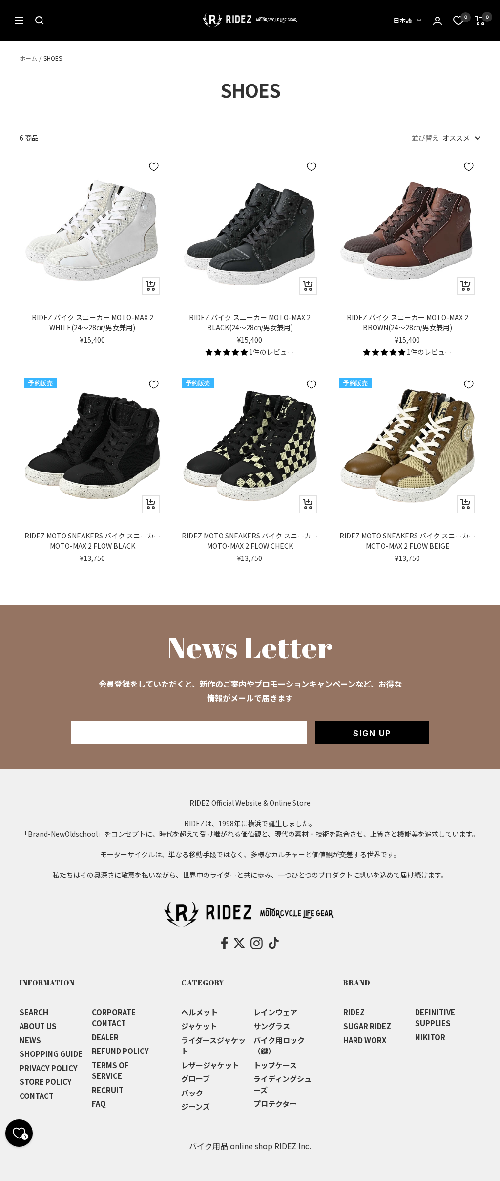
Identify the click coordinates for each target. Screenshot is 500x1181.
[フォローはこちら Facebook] (225, 943)
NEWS (30, 1040)
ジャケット (199, 1026)
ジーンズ (195, 1106)
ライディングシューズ (282, 1084)
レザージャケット (210, 1065)
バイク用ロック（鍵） (279, 1045)
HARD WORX (364, 1040)
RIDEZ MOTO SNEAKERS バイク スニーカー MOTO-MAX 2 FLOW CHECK (250, 541)
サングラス (271, 1026)
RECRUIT (108, 1090)
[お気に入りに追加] (154, 166)
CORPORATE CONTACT (114, 1018)
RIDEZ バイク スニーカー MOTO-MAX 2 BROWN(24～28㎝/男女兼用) (407, 322)
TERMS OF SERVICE (110, 1070)
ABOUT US (38, 1026)
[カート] (480, 20)
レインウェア (275, 1012)
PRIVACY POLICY (49, 1068)
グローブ (195, 1079)
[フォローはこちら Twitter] (239, 943)
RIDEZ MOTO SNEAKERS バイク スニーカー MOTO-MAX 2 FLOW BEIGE (407, 541)
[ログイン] (437, 21)
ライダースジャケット (213, 1045)
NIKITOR (430, 1037)
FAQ (99, 1103)
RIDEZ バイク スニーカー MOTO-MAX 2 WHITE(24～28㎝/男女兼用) (92, 322)
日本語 (402, 20)
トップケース (275, 1065)
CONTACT (37, 1096)
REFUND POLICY (120, 1051)
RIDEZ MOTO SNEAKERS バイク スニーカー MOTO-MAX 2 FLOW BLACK (92, 541)
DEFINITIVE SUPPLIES (435, 1018)
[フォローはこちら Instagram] (256, 943)
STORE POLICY (46, 1081)
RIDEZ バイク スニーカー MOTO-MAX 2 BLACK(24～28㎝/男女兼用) (250, 322)
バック (192, 1093)
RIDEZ (354, 1012)
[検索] (39, 20)
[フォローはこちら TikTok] (274, 943)
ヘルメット (199, 1012)
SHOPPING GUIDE (51, 1054)
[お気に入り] (458, 20)
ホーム (28, 58)
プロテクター (275, 1103)
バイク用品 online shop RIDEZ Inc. (250, 1146)
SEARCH (34, 1012)
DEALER (105, 1037)
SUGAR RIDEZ (367, 1026)
